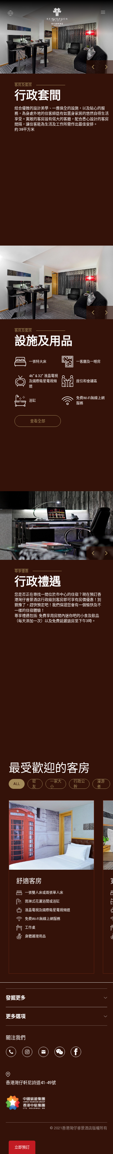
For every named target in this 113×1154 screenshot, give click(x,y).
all (16, 784)
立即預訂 (22, 1147)
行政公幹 (79, 784)
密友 (34, 784)
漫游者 (101, 784)
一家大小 (55, 784)
